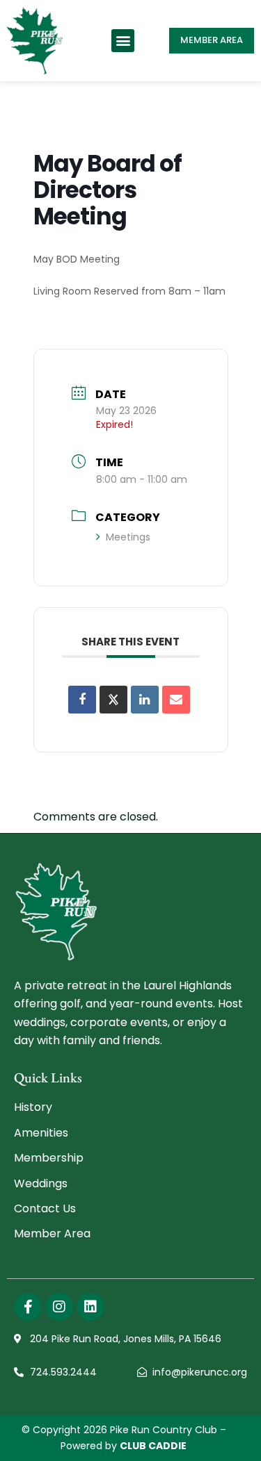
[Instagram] (59, 1307)
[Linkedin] (145, 699)
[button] (122, 40)
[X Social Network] (113, 699)
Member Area (211, 40)
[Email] (176, 699)
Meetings (128, 537)
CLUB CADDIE (153, 1446)
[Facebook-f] (28, 1307)
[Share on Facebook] (82, 699)
